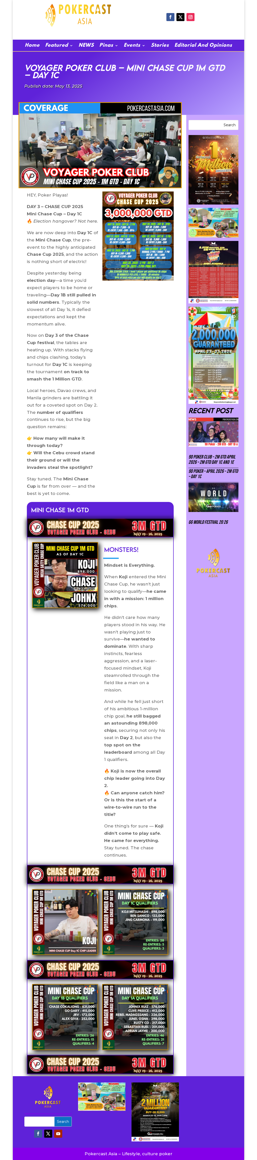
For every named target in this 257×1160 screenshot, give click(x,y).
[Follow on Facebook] (170, 17)
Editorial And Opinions (203, 46)
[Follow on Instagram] (190, 17)
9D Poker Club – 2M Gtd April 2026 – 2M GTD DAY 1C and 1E (211, 459)
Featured (56, 46)
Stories (160, 46)
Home (32, 46)
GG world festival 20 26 (208, 522)
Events (132, 46)
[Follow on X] (180, 17)
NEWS (86, 46)
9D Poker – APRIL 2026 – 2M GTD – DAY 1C (213, 474)
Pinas (106, 46)
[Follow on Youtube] (58, 1134)
